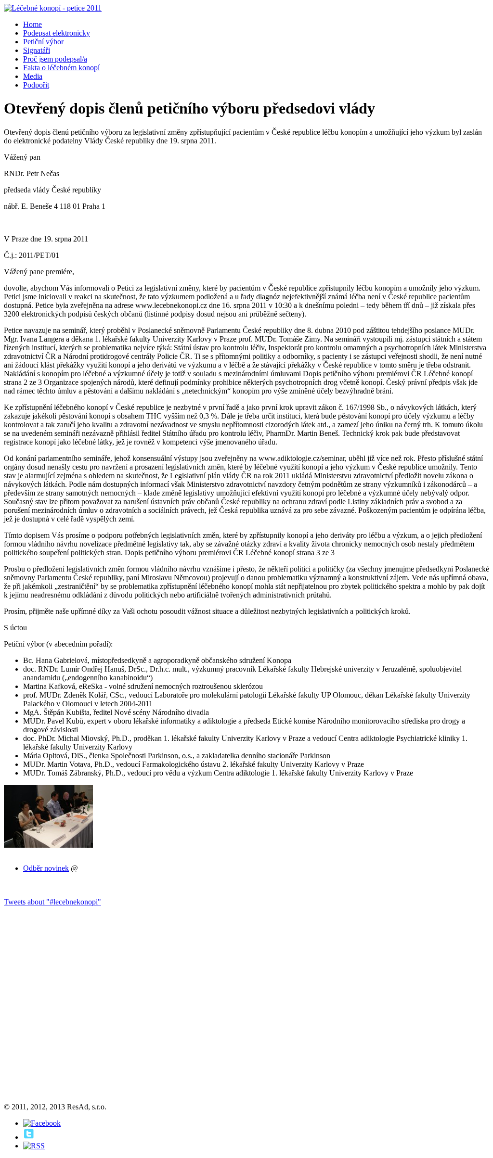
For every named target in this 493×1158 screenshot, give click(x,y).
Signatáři (36, 50)
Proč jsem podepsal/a (55, 59)
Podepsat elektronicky (56, 33)
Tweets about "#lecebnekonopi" (52, 902)
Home (32, 24)
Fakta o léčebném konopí (61, 68)
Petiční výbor (43, 42)
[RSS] (34, 1146)
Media (32, 76)
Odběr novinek (46, 868)
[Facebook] (42, 1123)
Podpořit (36, 85)
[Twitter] (28, 1137)
